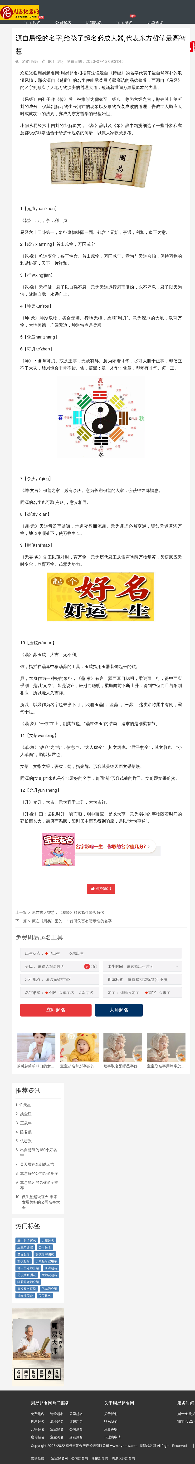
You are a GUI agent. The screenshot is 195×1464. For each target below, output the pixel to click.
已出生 (54, 953)
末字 (166, 992)
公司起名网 (79, 1458)
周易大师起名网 (123, 1458)
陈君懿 (26, 1132)
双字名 (87, 992)
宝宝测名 (125, 22)
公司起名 (63, 22)
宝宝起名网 (59, 1458)
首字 (152, 992)
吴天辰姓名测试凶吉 (37, 1164)
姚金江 (26, 1113)
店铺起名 (94, 22)
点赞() (103, 888)
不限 (52, 992)
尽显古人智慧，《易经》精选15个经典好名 (68, 912)
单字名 (68, 992)
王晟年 (26, 1122)
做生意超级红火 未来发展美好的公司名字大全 (41, 1202)
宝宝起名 (32, 22)
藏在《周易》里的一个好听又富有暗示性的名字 (72, 921)
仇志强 (26, 1140)
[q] (19, 9)
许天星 (25, 1104)
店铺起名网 (100, 1458)
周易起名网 (48, 73)
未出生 (78, 953)
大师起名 (118, 1010)
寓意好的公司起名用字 (39, 1173)
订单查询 (155, 22)
